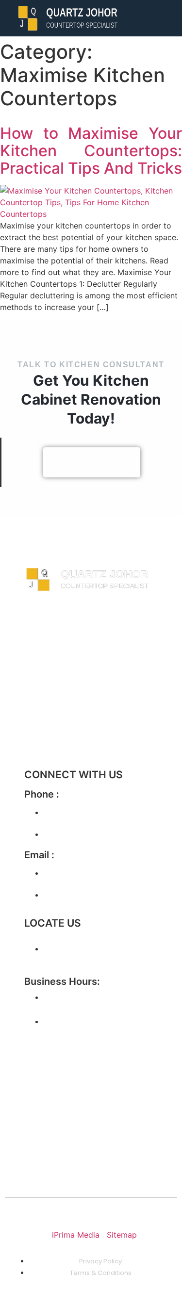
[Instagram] (68, 1061)
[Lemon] (131, 1125)
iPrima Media (77, 1235)
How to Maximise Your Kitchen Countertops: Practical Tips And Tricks (91, 151)
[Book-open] (36, 1153)
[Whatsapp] (99, 1125)
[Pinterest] (68, 1125)
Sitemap (122, 1235)
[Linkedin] (36, 1125)
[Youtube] (36, 1089)
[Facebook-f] (36, 1061)
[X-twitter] (99, 1061)
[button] (169, 18)
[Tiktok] (131, 1061)
